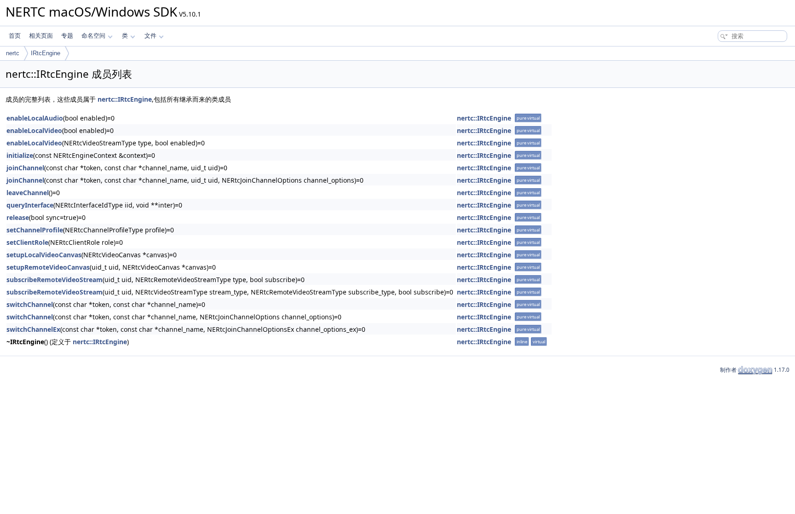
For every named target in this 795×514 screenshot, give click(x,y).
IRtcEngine (45, 53)
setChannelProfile (34, 229)
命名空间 (93, 35)
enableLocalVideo (34, 130)
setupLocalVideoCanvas (43, 254)
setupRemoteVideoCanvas (48, 267)
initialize (19, 155)
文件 (150, 35)
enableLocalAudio (34, 118)
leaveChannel (27, 192)
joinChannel (25, 167)
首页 (15, 35)
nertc (12, 53)
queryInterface (29, 205)
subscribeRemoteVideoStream (54, 279)
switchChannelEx (33, 329)
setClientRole (27, 242)
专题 (67, 35)
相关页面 (41, 35)
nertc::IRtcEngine (125, 99)
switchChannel (29, 304)
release (17, 217)
